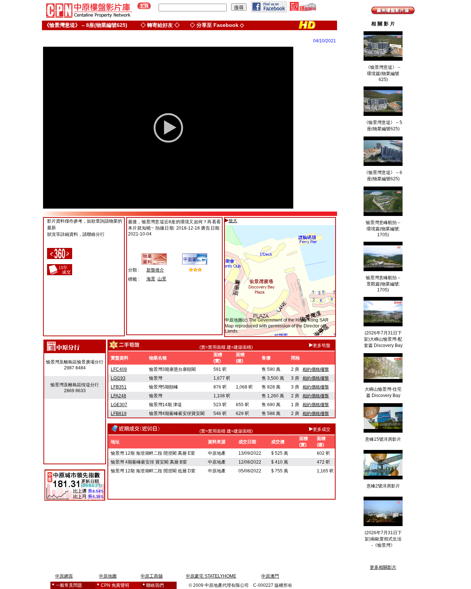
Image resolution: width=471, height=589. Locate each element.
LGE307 (119, 404)
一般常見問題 (69, 585)
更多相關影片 (383, 567)
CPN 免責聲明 (115, 585)
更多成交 (321, 429)
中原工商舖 (152, 576)
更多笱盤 (321, 345)
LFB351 (119, 387)
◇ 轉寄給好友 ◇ (160, 25)
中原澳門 (270, 576)
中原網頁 (64, 576)
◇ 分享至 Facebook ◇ (217, 25)
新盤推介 (155, 270)
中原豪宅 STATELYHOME (211, 576)
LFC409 (119, 369)
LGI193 (118, 378)
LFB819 (119, 413)
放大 (233, 220)
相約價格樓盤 (315, 369)
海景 (150, 278)
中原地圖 (233, 320)
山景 (161, 278)
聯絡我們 (155, 585)
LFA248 (118, 395)
